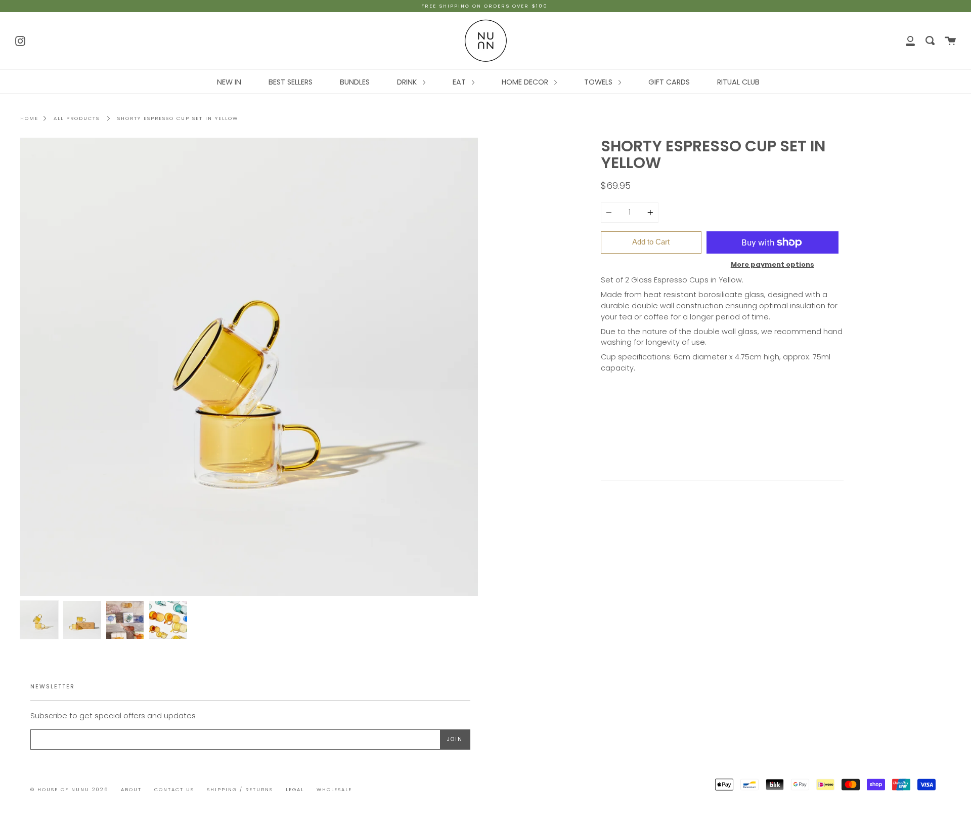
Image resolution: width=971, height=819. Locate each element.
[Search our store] (930, 40)
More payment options (772, 264)
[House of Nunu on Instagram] (20, 40)
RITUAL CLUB (738, 82)
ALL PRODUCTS (77, 118)
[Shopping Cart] (950, 40)
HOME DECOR (526, 82)
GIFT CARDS (669, 82)
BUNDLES (355, 82)
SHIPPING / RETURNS (240, 789)
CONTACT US (174, 789)
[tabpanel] (249, 367)
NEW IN (229, 82)
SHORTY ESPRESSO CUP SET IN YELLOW (177, 118)
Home (29, 118)
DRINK (408, 82)
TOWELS (599, 82)
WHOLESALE (334, 789)
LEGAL (295, 789)
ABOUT (131, 789)
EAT (460, 82)
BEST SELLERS (291, 82)
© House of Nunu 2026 (69, 789)
